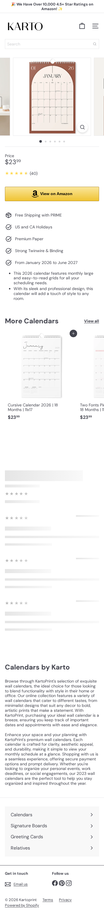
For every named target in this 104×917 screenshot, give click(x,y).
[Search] (94, 44)
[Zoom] (82, 127)
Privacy (65, 899)
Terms (47, 899)
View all (91, 321)
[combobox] (52, 44)
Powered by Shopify (22, 905)
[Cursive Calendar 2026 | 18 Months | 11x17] (41, 378)
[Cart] (82, 26)
